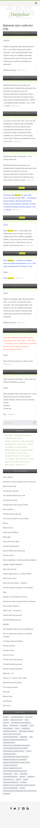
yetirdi (25, 779)
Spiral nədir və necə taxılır (11, 734)
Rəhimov (23, 782)
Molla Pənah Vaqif (9, 486)
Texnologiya (9, 447)
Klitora (22, 788)
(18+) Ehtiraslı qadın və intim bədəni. (16, 519)
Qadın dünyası (22, 444)
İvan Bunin (23, 774)
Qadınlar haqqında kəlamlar (13, 669)
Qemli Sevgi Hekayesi (10, 532)
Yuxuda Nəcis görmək (10, 491)
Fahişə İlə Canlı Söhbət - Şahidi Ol (15, 583)
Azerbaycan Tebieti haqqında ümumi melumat (19, 482)
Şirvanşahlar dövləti (10, 500)
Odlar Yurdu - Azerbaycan (12, 611)
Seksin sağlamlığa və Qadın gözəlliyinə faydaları (20, 560)
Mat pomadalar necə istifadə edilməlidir (15, 756)
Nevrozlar (6, 692)
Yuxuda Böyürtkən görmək (12, 664)
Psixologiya (9, 435)
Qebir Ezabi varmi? (9, 578)
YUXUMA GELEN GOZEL (9, 754)
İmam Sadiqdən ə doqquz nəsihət (13, 751)
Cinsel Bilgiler (10, 459)
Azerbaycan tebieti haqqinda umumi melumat (19, 601)
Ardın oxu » (21, 70)
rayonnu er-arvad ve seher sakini (15, 678)
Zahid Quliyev (7, 774)
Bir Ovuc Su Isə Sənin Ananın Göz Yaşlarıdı (16, 745)
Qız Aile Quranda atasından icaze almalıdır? (18, 588)
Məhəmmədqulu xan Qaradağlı (21, 722)
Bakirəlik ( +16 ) (8, 673)
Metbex (30, 444)
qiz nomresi (23, 725)
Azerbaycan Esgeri (8, 742)
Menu (35, 3)
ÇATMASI (5, 720)
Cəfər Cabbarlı (8, 477)
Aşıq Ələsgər (7, 701)
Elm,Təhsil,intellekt (12, 462)
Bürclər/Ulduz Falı (11, 456)
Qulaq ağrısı (7, 537)
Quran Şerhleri (8, 509)
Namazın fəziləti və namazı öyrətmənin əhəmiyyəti (19, 785)
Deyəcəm (6, 722)
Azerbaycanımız (10, 444)
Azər (31, 725)
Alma (5, 592)
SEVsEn (17, 728)
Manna (5, 523)
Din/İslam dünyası (21, 447)
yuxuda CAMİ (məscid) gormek (14, 551)
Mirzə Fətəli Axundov (20, 330)
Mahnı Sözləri (10, 465)
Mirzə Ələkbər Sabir (20, 33)
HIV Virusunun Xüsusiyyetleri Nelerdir (15, 748)
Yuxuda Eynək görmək (11, 546)
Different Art (20, 465)
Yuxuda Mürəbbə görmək (12, 620)
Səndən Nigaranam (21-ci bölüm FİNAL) (17, 574)
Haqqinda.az (20, 14)
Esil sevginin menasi (10, 687)
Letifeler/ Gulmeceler (12, 441)
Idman (31, 459)
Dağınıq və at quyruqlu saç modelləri (15, 739)
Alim (20, 218)
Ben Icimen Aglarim (17, 717)
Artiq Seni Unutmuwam (10, 737)
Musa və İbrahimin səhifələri (12, 768)
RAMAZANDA (23, 737)
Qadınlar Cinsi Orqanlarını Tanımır (15, 597)
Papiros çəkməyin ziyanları (20, 114)
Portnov (22, 776)
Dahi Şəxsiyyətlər (27, 441)
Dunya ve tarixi (22, 453)
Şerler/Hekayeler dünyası (14, 438)
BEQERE (6, 624)
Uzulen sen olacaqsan (10, 788)
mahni (5, 725)
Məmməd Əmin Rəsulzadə (12, 683)
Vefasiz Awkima (8, 728)
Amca (15, 774)
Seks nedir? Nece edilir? (11, 542)
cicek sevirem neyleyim (10, 776)
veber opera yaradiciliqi (10, 782)
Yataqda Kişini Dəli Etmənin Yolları (15, 505)
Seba (31, 737)
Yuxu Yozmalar (24, 456)
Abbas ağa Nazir (20, 372)
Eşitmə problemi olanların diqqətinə (15, 771)
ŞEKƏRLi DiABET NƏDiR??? (12, 565)
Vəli (20, 188)
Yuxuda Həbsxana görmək (12, 615)
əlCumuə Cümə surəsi (10, 765)
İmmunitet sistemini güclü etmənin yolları (16, 762)
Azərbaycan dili (8, 650)
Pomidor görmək (9, 646)
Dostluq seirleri (8, 555)
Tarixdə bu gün (10, 453)
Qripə (26, 720)
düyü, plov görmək (9, 569)
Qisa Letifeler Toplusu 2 (11, 606)
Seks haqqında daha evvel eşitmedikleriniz (18, 629)
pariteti (18, 779)
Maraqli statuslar (22, 459)
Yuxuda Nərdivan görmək (12, 514)
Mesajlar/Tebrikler (26, 450)
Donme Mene (25, 728)
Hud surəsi (7, 706)
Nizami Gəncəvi (8, 655)
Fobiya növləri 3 (8, 779)
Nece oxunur (14, 725)
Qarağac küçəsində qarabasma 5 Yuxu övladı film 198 (19, 791)
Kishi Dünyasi (25, 462)
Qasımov (6, 717)
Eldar (20, 253)
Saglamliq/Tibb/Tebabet (22, 435)
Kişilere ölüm (7, 696)
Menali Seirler (8, 528)
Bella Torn (28, 717)
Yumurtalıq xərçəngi (10, 731)
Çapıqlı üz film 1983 (16, 720)
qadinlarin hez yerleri (26, 731)
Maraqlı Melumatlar (12, 450)
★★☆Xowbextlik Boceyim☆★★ (14, 496)
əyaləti (29, 751)
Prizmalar (6, 793)
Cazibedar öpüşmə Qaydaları (13, 641)
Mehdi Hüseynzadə (20, 78)
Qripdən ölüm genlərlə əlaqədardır (14, 759)
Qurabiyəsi (31, 776)
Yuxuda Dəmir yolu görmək (12, 660)
